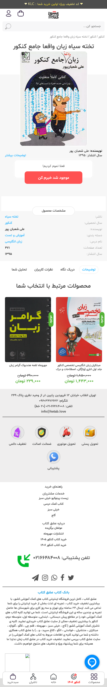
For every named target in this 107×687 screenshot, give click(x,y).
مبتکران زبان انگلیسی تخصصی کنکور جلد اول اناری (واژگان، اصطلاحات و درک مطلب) (79, 369)
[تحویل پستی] (90, 433)
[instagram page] (44, 578)
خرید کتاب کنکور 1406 (53, 545)
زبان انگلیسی (13, 241)
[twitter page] (70, 578)
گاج (53, 515)
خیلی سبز (53, 510)
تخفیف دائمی (17, 444)
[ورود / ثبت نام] (8, 16)
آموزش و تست (14, 235)
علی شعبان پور (79, 151)
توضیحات (89, 269)
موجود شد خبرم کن (53, 178)
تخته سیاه (11, 217)
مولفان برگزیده (53, 528)
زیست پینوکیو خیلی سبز (53, 498)
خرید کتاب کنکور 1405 (54, 539)
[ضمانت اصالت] (42, 433)
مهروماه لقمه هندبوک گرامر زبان (28, 365)
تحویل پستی (90, 444)
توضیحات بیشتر (15, 155)
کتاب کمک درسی (53, 504)
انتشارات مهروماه (54, 534)
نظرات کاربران (43, 269)
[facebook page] (61, 578)
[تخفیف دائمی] (17, 433)
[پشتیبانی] (53, 457)
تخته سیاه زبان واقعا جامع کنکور (69, 37)
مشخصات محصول (53, 211)
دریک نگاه (67, 269)
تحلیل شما (19, 269)
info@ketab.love (53, 412)
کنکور (101, 37)
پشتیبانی (53, 468)
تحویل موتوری (66, 444)
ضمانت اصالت (41, 444)
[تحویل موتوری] (66, 433)
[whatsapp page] (53, 578)
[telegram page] (35, 578)
